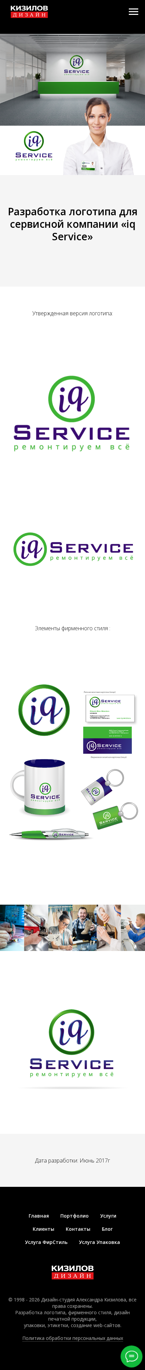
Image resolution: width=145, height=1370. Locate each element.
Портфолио (74, 1216)
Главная (39, 1216)
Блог (107, 1229)
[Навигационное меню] (133, 11)
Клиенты (43, 1229)
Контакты (78, 1229)
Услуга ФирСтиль (46, 1242)
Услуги (108, 1216)
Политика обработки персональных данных (72, 1338)
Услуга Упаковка (99, 1242)
